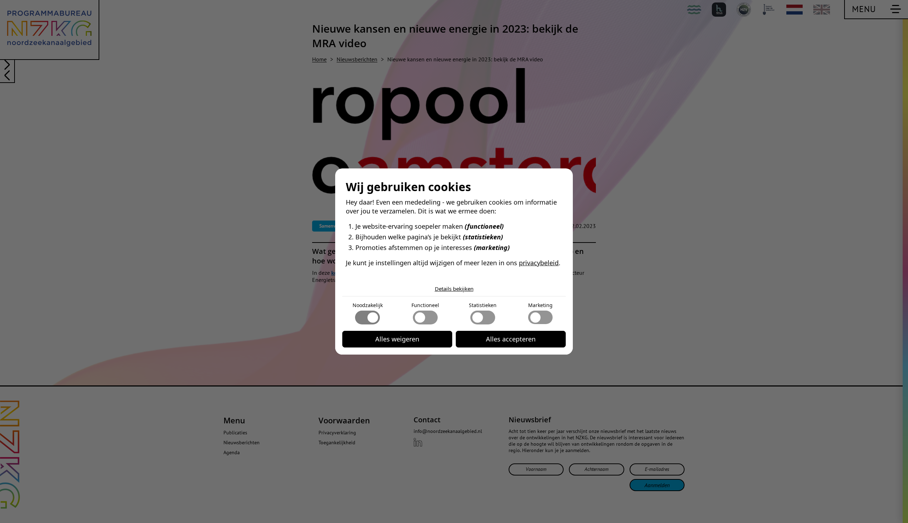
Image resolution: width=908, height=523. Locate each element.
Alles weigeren (397, 339)
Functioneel (425, 305)
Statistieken (483, 305)
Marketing (540, 305)
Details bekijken (454, 288)
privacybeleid (539, 262)
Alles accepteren (511, 339)
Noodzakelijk (368, 305)
